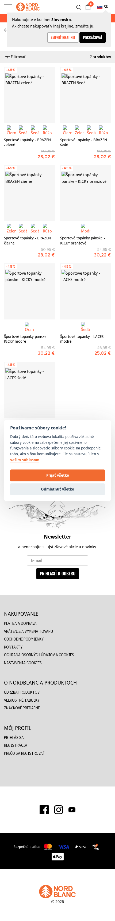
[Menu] (8, 7)
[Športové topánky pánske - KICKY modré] (29, 291)
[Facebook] (44, 809)
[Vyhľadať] (78, 7)
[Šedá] (23, 130)
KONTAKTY (13, 647)
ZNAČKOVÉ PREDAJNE (22, 707)
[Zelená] (79, 130)
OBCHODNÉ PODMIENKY (24, 639)
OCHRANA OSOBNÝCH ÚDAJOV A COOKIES (39, 654)
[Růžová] (47, 130)
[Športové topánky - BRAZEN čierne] (29, 193)
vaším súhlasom (24, 459)
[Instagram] (58, 809)
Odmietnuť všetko (57, 489)
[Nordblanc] (28, 7)
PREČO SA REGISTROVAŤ (24, 753)
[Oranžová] (29, 326)
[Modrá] (85, 228)
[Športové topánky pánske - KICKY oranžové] (85, 193)
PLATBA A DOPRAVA (20, 623)
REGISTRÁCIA (15, 745)
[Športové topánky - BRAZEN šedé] (85, 95)
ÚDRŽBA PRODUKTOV (22, 692)
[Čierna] (11, 130)
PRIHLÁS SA (14, 737)
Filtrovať (17, 56)
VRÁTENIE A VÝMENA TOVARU (28, 631)
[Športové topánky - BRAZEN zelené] (29, 95)
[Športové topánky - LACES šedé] (29, 390)
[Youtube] (71, 810)
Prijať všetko (57, 475)
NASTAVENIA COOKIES (23, 662)
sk (106, 6)
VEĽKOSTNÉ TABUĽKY (22, 700)
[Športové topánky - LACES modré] (85, 291)
